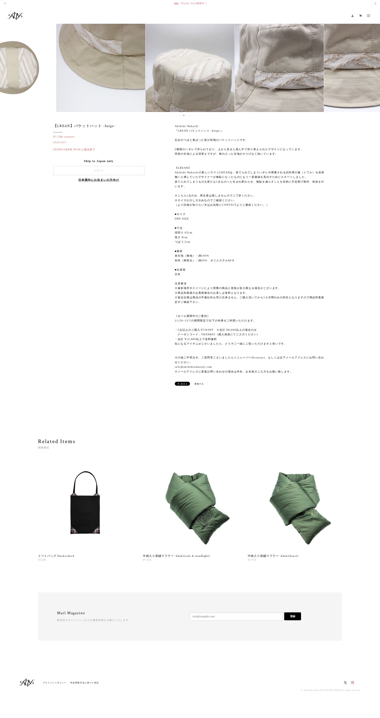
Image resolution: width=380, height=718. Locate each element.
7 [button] (191, 115)
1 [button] (176, 115)
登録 (292, 616)
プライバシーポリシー (54, 683)
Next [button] (374, 67)
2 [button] (178, 115)
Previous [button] (6, 67)
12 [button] (204, 115)
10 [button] (199, 115)
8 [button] (194, 115)
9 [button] (196, 115)
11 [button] (201, 115)
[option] (100, 67)
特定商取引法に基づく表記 (84, 683)
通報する (199, 384)
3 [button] (181, 115)
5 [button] (186, 115)
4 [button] (183, 115)
